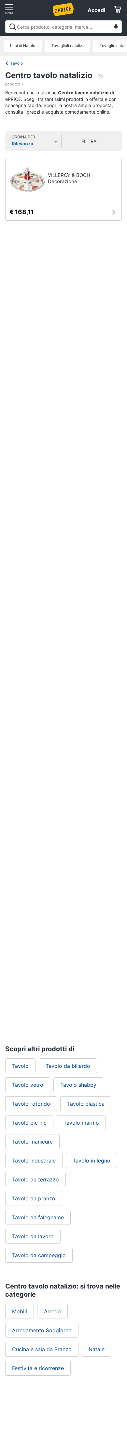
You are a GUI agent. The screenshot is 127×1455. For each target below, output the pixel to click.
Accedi (96, 10)
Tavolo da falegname (38, 1217)
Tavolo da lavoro (33, 1236)
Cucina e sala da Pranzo (42, 1349)
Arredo (52, 1311)
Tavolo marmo (81, 1122)
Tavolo (16, 63)
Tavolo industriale (34, 1160)
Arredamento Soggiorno (42, 1330)
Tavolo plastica (86, 1103)
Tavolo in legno (91, 1160)
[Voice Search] (116, 27)
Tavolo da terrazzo (35, 1179)
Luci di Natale (22, 45)
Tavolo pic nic (29, 1122)
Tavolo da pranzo (33, 1198)
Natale (97, 1349)
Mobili (19, 1311)
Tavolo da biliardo (68, 1066)
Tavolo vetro (27, 1085)
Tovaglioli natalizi (67, 45)
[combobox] (63, 26)
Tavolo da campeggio (39, 1255)
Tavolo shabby (78, 1085)
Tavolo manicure (32, 1141)
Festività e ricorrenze (38, 1368)
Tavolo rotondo (31, 1103)
